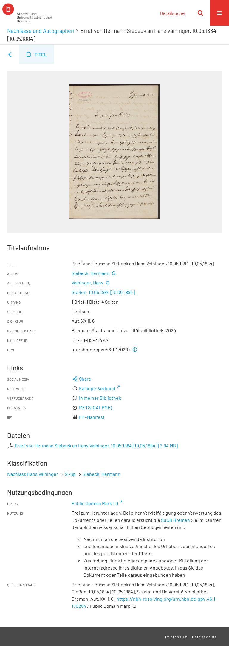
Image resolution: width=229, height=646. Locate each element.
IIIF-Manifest (92, 417)
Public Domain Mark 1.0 (95, 503)
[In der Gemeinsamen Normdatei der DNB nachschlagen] (113, 273)
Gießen (79, 292)
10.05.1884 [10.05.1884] (112, 292)
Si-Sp (70, 474)
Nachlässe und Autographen (40, 30)
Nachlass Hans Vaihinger (32, 474)
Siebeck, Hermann (90, 273)
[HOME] (27, 13)
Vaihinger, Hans (87, 282)
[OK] (200, 13)
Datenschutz (204, 637)
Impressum (176, 637)
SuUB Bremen (175, 520)
